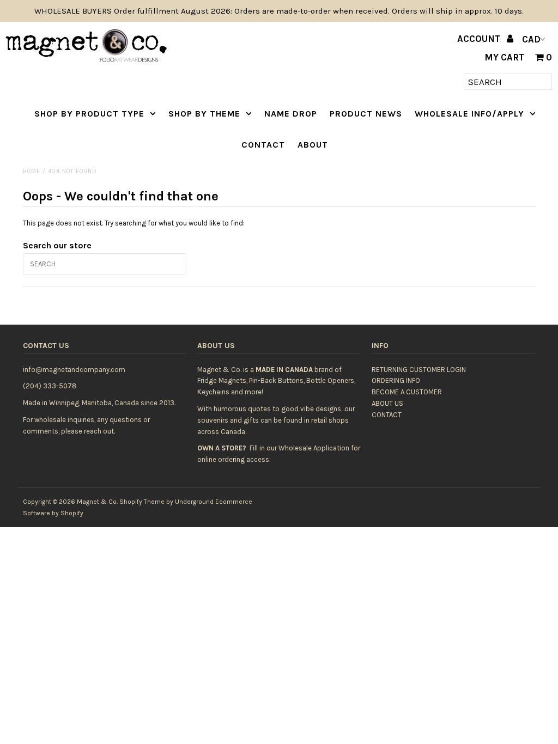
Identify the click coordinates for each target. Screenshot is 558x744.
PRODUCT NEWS (366, 113)
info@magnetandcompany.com (74, 369)
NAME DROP (290, 113)
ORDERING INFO (396, 380)
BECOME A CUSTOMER (407, 392)
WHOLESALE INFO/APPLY (469, 113)
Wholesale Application (313, 448)
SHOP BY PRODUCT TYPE (89, 113)
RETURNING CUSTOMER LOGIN (419, 369)
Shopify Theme (142, 501)
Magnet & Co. (97, 501)
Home (31, 171)
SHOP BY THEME (204, 113)
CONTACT (263, 144)
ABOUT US (387, 403)
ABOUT (313, 144)
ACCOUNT (479, 38)
